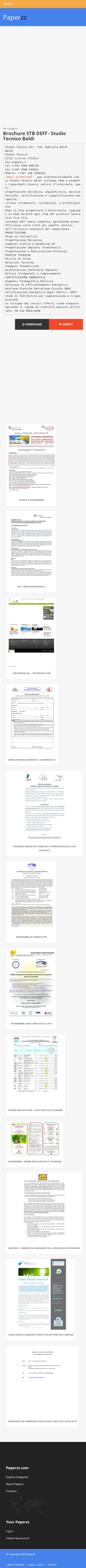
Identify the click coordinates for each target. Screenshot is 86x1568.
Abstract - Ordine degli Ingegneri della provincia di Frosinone (44, 1248)
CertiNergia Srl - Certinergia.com (31, 673)
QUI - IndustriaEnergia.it (31, 586)
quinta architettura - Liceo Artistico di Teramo (35, 1110)
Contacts (11, 1491)
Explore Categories (17, 1477)
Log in (9, 1531)
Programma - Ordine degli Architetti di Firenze (34, 1161)
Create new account (18, 1538)
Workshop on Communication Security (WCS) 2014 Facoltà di (42, 1421)
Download (33, 324)
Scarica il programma (31, 500)
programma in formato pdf (31, 937)
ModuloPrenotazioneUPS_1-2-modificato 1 (32, 759)
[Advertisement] (43, 77)
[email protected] (18, 176)
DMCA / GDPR (36, 1564)
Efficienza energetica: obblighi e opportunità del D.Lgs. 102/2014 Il (44, 848)
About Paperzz (14, 1484)
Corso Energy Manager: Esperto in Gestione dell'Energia (40, 1334)
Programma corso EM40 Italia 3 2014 (31, 1023)
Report (67, 324)
